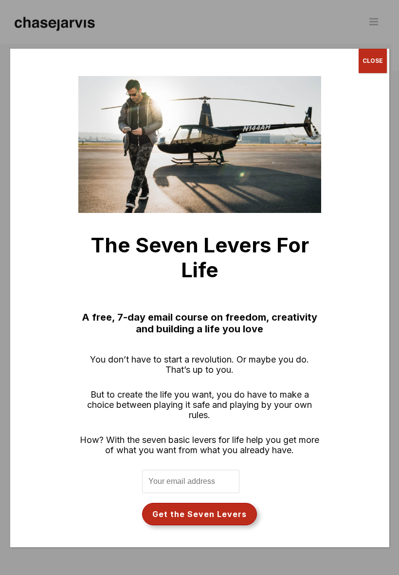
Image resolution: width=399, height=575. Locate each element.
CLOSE (373, 60)
